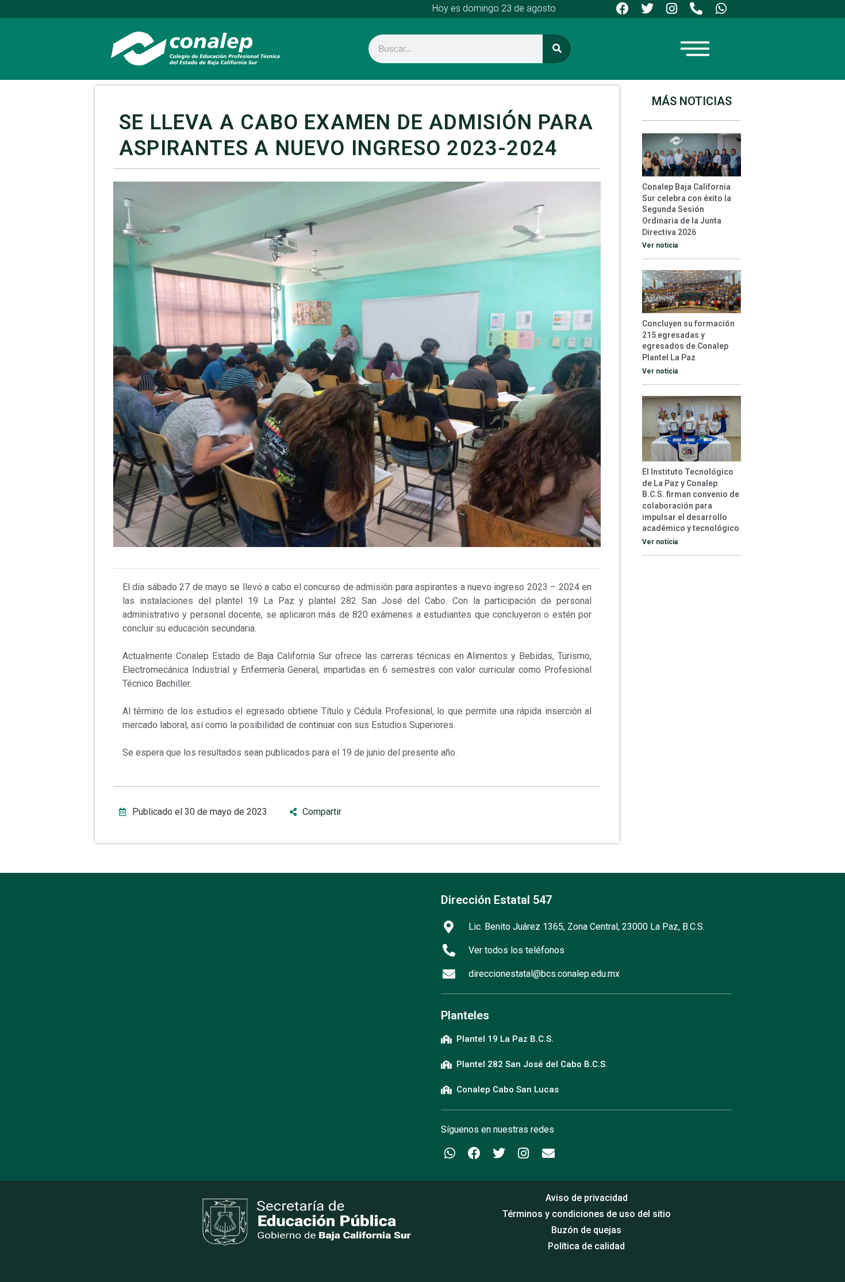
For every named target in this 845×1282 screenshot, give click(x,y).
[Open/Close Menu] (758, 49)
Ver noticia (660, 245)
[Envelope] (548, 1153)
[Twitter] (647, 9)
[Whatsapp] (721, 9)
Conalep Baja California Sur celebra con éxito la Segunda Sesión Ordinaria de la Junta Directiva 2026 (686, 209)
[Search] (557, 48)
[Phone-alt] (696, 9)
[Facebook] (623, 9)
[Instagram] (672, 9)
